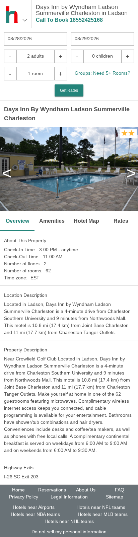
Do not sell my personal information (69, 531)
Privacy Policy (23, 496)
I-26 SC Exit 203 (21, 476)
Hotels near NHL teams (69, 521)
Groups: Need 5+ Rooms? (102, 73)
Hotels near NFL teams (100, 507)
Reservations (52, 489)
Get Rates (69, 90)
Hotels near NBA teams (35, 514)
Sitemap (114, 496)
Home (18, 489)
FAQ (119, 489)
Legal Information (69, 496)
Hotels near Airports (34, 507)
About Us (85, 489)
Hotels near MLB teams (103, 514)
